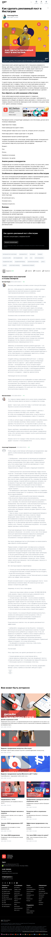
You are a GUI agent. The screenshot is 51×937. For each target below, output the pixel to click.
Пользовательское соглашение (28, 931)
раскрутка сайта (7, 257)
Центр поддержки (30, 910)
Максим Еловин (6, 395)
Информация (43, 885)
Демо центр (16, 910)
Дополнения (17, 906)
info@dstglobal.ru (7, 877)
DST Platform (17, 887)
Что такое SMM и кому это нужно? (37, 835)
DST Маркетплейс (6, 891)
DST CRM (4, 902)
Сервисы (46, 3)
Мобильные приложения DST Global (10, 856)
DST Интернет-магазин (7, 889)
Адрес (4, 862)
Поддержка (30, 905)
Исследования (42, 891)
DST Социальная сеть (6, 904)
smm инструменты (39, 257)
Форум (27, 909)
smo (31, 257)
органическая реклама (33, 261)
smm (26, 257)
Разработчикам (29, 912)
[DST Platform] (25, 111)
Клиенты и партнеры (43, 893)
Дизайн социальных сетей (9, 719)
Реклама (28, 900)
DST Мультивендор (6, 893)
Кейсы (15, 904)
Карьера (40, 898)
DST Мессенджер (6, 906)
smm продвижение (18, 257)
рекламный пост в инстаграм (9, 254)
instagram (40, 254)
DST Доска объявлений (7, 898)
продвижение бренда (20, 261)
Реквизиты (41, 902)
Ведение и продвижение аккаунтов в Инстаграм (16, 748)
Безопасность (17, 902)
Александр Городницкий (9, 447)
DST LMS (4, 900)
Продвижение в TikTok (8, 799)
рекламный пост (23, 254)
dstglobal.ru (30, 219)
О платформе (18, 885)
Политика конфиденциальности (41, 931)
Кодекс (40, 900)
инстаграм (32, 254)
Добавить (36, 3)
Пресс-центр (41, 889)
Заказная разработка (30, 889)
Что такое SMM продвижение (10, 835)
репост (43, 261)
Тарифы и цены (17, 889)
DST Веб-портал (5, 897)
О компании (41, 887)
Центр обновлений (18, 908)
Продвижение (29, 898)
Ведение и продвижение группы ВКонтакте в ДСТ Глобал (19, 774)
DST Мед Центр (5, 895)
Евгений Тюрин (6, 281)
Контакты (41, 904)
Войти (41, 3)
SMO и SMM (3, 727)
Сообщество (29, 907)
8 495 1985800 (6, 869)
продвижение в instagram (28, 265)
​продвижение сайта (7, 261)
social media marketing (14, 265)
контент (4, 265)
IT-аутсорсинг (29, 887)
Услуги (28, 885)
